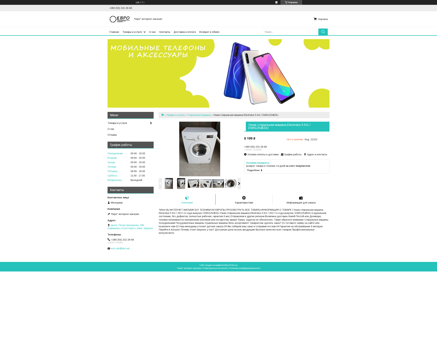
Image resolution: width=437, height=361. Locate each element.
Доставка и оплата (185, 31)
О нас (152, 31)
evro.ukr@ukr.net (120, 248)
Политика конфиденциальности (244, 268)
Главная (114, 31)
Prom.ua (233, 265)
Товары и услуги (132, 31)
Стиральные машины (199, 115)
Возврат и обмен (209, 31)
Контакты (164, 31)
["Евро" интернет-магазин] (119, 19)
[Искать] (323, 32)
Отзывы (112, 134)
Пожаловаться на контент (215, 268)
